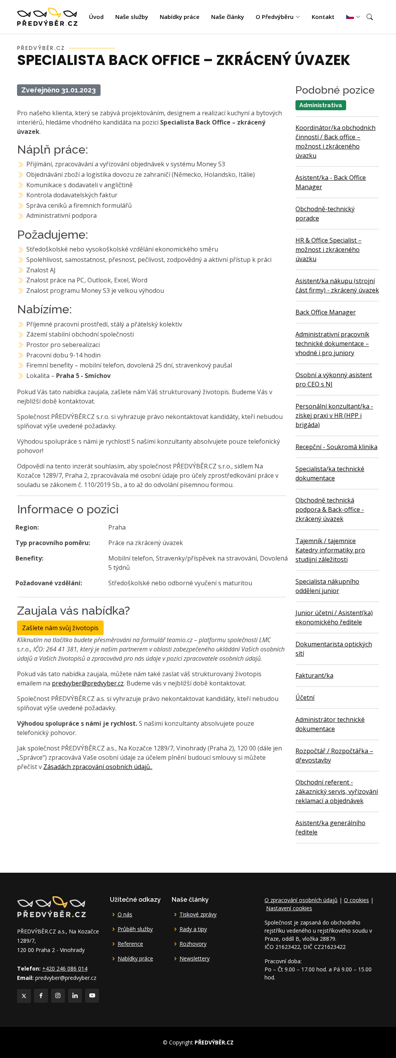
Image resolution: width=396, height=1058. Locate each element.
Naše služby (131, 17)
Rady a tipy (193, 929)
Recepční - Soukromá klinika (336, 447)
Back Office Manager (325, 312)
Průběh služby (135, 929)
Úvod (96, 17)
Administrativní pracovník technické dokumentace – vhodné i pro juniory (332, 343)
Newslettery (194, 958)
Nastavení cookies (289, 908)
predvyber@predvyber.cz (88, 683)
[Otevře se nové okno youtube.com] (92, 996)
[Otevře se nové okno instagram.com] (58, 996)
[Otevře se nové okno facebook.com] (41, 996)
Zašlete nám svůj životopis (60, 628)
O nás (125, 914)
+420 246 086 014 (64, 968)
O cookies (356, 900)
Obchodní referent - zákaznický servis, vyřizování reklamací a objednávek (336, 791)
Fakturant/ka (314, 675)
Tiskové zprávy (198, 914)
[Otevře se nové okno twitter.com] (24, 996)
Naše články (227, 17)
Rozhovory (193, 944)
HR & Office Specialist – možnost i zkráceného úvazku (328, 249)
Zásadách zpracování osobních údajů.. (97, 766)
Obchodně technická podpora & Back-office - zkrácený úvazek (329, 509)
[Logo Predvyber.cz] (51, 905)
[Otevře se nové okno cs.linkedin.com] (75, 996)
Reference (130, 944)
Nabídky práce (180, 17)
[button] (369, 17)
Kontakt (323, 17)
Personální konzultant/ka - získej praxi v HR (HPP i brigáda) (334, 415)
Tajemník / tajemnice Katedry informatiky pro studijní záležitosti (330, 550)
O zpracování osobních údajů (301, 900)
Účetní (304, 697)
